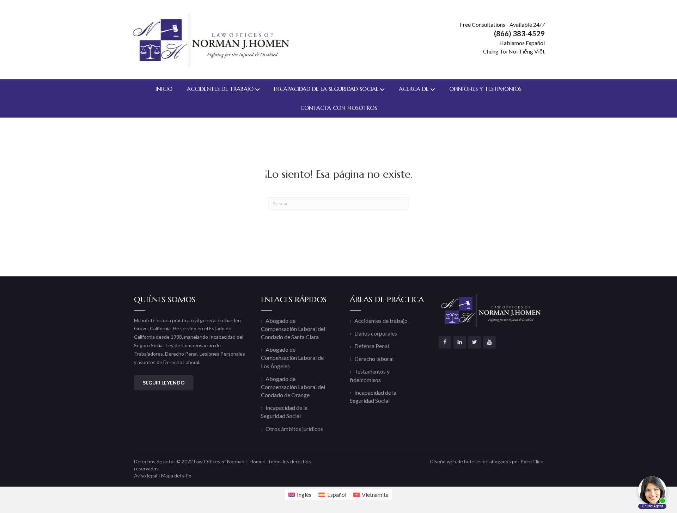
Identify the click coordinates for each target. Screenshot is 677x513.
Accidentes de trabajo (220, 88)
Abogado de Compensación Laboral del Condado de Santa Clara (293, 328)
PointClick (531, 461)
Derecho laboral (374, 358)
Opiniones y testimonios (485, 88)
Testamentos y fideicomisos (370, 375)
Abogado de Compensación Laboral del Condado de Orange (293, 386)
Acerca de (414, 88)
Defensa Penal (371, 346)
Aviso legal (145, 475)
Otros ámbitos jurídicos (294, 428)
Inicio (163, 88)
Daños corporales (375, 333)
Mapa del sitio (176, 475)
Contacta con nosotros (338, 107)
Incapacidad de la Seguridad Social (326, 88)
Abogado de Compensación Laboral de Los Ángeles (292, 357)
